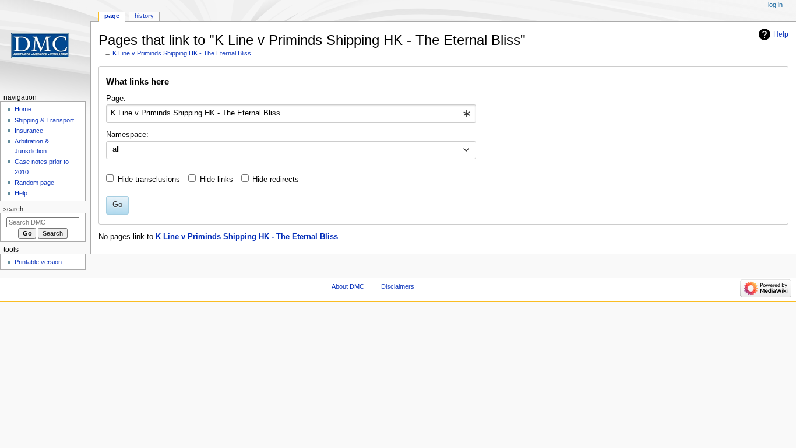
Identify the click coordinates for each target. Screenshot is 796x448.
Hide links (216, 180)
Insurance (29, 130)
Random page (34, 182)
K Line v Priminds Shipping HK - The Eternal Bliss (181, 53)
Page (111, 15)
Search (13, 208)
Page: (116, 98)
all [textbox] (116, 149)
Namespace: (127, 135)
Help (780, 34)
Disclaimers (397, 286)
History (144, 15)
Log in (775, 4)
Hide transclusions (149, 180)
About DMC (348, 286)
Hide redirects (275, 180)
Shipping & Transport (44, 120)
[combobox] (291, 113)
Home (23, 109)
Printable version (38, 261)
